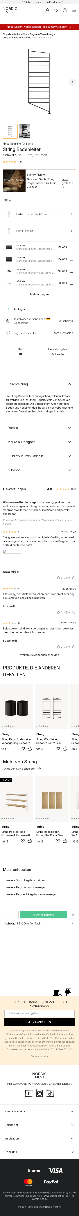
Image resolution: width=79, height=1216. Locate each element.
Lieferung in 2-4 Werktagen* (42, 2)
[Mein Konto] (47, 10)
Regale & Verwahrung (41, 34)
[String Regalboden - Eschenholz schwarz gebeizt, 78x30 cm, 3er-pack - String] (9, 259)
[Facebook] (29, 1093)
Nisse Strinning (12, 143)
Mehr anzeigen (39, 294)
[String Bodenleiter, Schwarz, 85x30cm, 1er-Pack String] (39, 81)
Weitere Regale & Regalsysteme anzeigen (31, 894)
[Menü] (73, 10)
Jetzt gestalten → (67, 183)
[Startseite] (10, 10)
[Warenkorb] (65, 10)
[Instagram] (39, 1093)
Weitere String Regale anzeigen (25, 880)
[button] (12, 161)
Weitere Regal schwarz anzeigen (26, 887)
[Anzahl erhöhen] (16, 914)
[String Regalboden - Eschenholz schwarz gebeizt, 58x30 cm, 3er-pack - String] (9, 247)
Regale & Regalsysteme (17, 37)
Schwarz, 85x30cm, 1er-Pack (23, 923)
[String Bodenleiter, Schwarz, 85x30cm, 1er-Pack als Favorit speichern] (72, 914)
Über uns (11, 1152)
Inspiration (12, 1138)
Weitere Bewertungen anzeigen (39, 654)
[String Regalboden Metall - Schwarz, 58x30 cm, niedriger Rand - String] (9, 283)
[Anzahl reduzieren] (5, 914)
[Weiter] (72, 82)
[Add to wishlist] (23, 748)
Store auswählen (63, 332)
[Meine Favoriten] (56, 10)
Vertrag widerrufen (39, 1056)
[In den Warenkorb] (30, 748)
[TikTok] (50, 1093)
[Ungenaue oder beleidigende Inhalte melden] (73, 578)
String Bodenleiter (42, 37)
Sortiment (11, 1125)
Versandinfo (65, 320)
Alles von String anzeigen (19, 768)
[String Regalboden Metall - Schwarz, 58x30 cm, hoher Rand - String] (9, 271)
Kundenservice (15, 1111)
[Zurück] (6, 82)
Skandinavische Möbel (15, 34)
